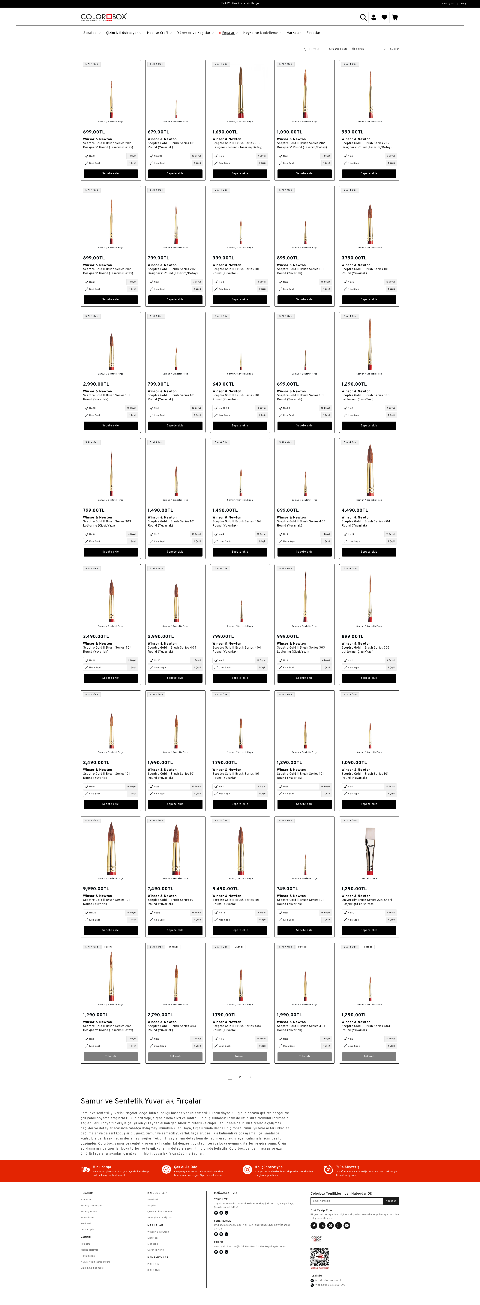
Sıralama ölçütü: (338, 49)
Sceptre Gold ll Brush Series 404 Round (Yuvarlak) (236, 524)
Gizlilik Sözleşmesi (92, 1268)
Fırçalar (152, 1205)
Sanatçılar (448, 3)
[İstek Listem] (384, 17)
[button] (363, 17)
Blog (463, 3)
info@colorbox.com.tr (328, 1280)
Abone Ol (391, 1201)
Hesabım (86, 1199)
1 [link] (230, 1077)
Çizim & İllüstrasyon (159, 1211)
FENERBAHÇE (222, 1221)
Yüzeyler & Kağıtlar (159, 1217)
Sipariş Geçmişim (91, 1205)
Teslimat (86, 1223)
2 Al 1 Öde (153, 1264)
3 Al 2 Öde (153, 1270)
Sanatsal (152, 1199)
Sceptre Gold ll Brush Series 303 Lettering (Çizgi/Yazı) (365, 398)
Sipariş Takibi (89, 1211)
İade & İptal (88, 1229)
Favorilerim (87, 1217)
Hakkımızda (88, 1256)
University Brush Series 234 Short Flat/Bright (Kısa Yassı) (367, 902)
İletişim (85, 1244)
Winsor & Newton (158, 1232)
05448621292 (337, 1285)
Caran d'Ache (155, 1250)
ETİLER (218, 1242)
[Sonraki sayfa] (250, 1077)
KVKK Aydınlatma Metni (95, 1262)
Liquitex (152, 1238)
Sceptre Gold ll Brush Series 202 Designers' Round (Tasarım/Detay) (108, 145)
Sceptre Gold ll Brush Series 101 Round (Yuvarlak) (171, 145)
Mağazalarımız (89, 1250)
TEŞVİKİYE (221, 1199)
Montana (152, 1244)
